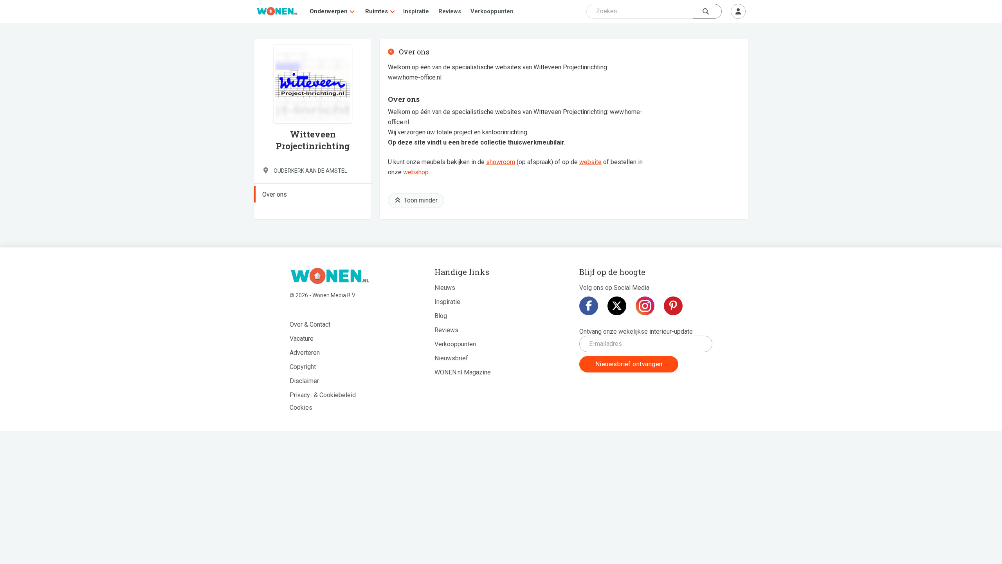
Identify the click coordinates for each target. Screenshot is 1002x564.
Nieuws (444, 287)
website (590, 162)
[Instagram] (645, 305)
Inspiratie (416, 11)
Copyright (303, 367)
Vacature (302, 338)
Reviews (449, 11)
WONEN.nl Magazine (462, 372)
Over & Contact (310, 324)
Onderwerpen (329, 11)
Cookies (301, 407)
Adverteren (305, 352)
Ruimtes (376, 11)
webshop (416, 172)
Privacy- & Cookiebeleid (323, 395)
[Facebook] (588, 305)
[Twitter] (616, 305)
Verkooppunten (492, 11)
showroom (500, 162)
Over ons (274, 194)
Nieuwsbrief (451, 358)
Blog (440, 316)
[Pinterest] (673, 305)
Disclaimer (304, 381)
